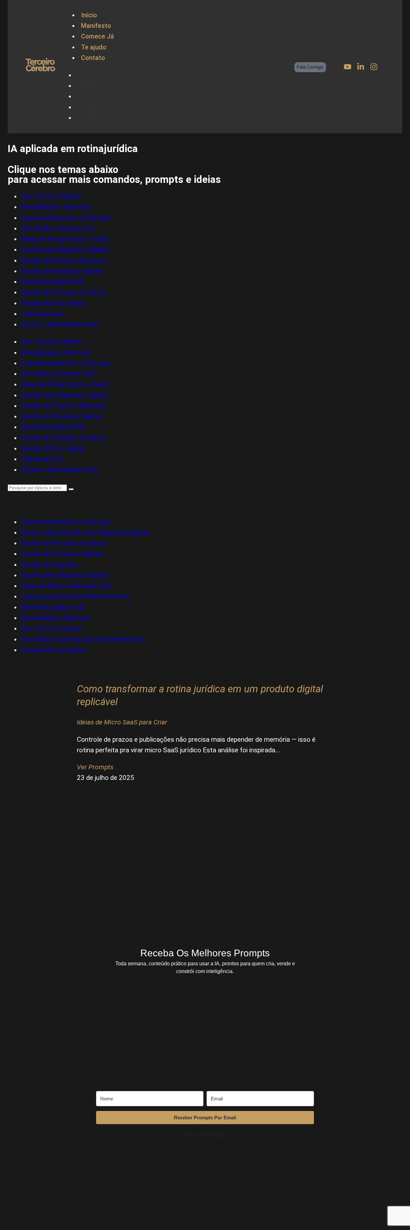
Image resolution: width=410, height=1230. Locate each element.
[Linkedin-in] (361, 67)
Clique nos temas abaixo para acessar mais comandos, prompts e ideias (114, 174)
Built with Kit (205, 1134)
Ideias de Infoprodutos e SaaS (64, 239)
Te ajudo (93, 47)
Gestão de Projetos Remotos (63, 260)
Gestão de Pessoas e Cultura (63, 292)
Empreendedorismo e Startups (65, 218)
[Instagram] (374, 67)
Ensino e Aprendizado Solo (59, 324)
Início (89, 15)
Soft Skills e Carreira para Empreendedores (83, 639)
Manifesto (96, 26)
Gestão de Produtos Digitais (61, 271)
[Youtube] (347, 67)
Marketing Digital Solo (52, 607)
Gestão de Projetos (49, 564)
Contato (93, 58)
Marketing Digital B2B (52, 282)
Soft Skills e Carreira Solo (57, 228)
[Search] (71, 489)
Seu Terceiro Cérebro (51, 196)
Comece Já (97, 36)
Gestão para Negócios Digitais (64, 249)
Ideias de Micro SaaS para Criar (65, 586)
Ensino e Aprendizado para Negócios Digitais (85, 532)
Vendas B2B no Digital (52, 303)
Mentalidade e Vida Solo (55, 207)
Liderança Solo (42, 314)
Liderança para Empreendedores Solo (75, 596)
